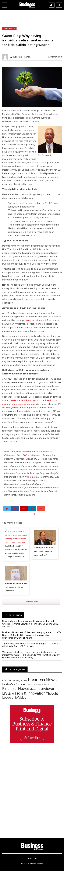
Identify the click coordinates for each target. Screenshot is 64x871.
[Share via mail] (41, 508)
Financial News (15, 688)
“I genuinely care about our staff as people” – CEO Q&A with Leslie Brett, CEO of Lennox (31, 645)
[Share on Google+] (24, 508)
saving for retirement (35, 320)
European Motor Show (33, 685)
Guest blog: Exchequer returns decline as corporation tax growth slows (16, 587)
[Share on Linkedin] (32, 508)
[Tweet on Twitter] (7, 508)
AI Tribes (24, 681)
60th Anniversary (11, 680)
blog (30, 476)
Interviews (45, 688)
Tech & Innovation (30, 693)
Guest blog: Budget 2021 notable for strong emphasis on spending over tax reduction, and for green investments (16, 551)
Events (45, 684)
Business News (42, 679)
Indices (32, 689)
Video (22, 697)
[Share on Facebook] (15, 508)
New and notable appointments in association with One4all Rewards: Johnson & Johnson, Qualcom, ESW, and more (30, 624)
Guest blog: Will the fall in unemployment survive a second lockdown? (43, 551)
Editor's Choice (13, 684)
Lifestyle (8, 693)
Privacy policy (32, 858)
